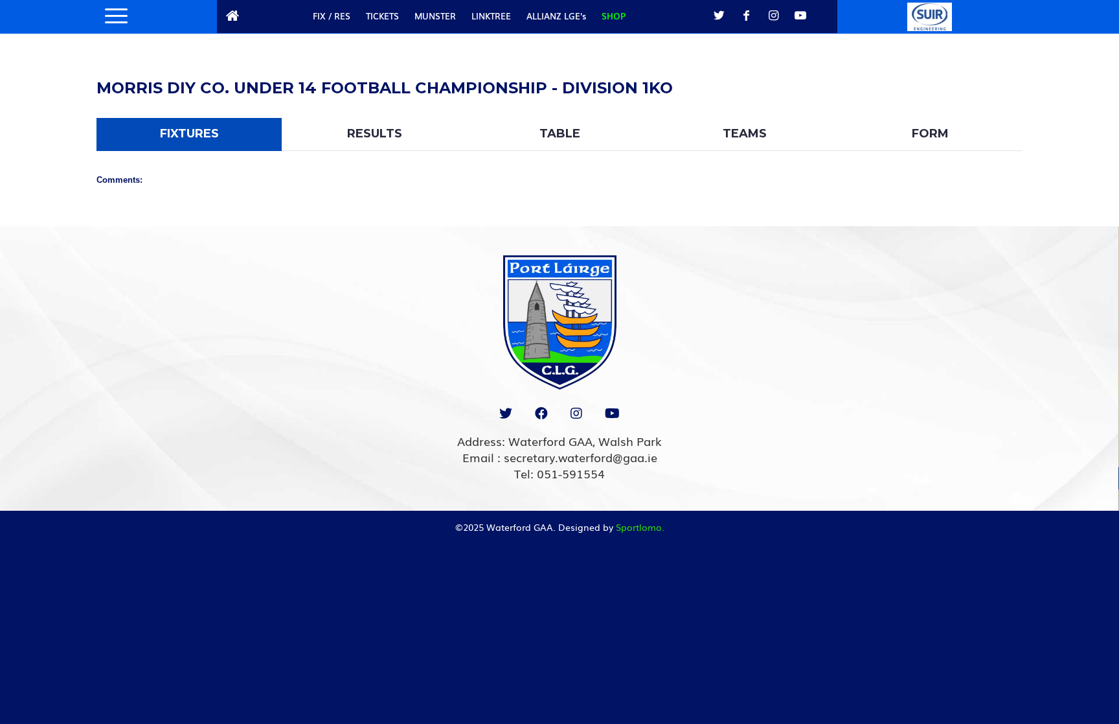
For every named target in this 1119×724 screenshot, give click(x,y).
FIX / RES (331, 16)
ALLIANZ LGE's (556, 16)
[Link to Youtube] (800, 15)
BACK (988, 72)
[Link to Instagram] (773, 15)
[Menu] (112, 16)
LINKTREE (491, 16)
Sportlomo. (640, 526)
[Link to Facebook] (746, 15)
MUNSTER (435, 16)
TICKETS (382, 16)
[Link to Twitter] (719, 15)
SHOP (614, 16)
